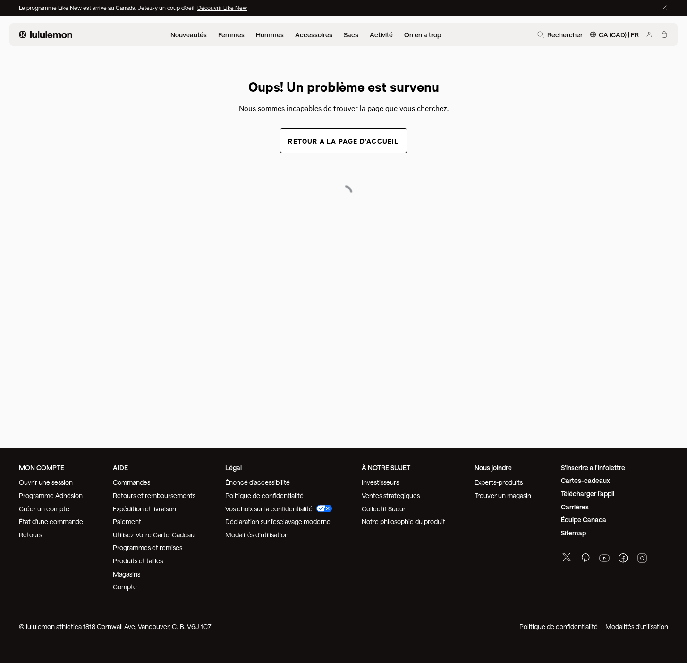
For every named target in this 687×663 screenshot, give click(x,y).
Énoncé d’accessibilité (257, 482)
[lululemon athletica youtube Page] (604, 559)
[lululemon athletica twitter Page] (566, 558)
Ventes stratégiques (391, 495)
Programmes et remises (147, 547)
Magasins (126, 574)
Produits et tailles (138, 561)
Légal (233, 468)
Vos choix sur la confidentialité (269, 509)
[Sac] (664, 34)
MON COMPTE (41, 468)
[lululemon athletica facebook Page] (623, 559)
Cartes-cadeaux (585, 480)
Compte (125, 587)
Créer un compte (44, 509)
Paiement (127, 521)
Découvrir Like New (222, 7)
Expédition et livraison (144, 509)
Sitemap (573, 533)
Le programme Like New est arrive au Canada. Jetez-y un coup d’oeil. (108, 7)
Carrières (575, 507)
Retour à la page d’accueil (343, 141)
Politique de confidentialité (264, 495)
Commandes (131, 482)
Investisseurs (380, 482)
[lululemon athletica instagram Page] (642, 559)
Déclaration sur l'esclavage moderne (278, 521)
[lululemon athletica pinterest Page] (585, 559)
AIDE (120, 468)
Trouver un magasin (503, 495)
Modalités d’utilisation (256, 535)
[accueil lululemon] (45, 34)
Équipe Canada (583, 520)
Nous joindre (493, 468)
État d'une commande (51, 521)
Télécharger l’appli (587, 494)
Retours (30, 535)
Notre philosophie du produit (403, 521)
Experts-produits (499, 482)
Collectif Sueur (384, 509)
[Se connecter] (649, 34)
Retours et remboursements (154, 495)
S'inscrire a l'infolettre (593, 468)
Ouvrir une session (46, 482)
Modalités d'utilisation (636, 626)
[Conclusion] (664, 7)
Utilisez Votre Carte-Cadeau (154, 535)
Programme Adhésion (51, 495)
